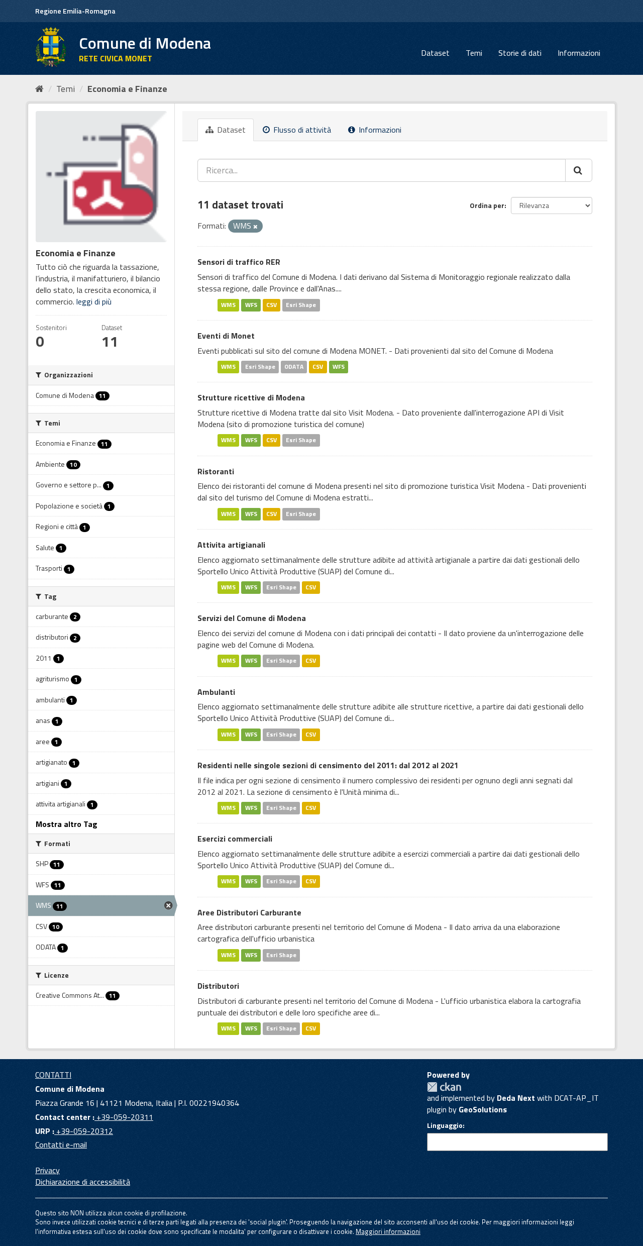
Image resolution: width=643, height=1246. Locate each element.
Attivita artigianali (231, 545)
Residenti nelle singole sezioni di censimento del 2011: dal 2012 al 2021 (328, 765)
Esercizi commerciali (234, 839)
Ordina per (487, 205)
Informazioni (579, 53)
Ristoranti (215, 471)
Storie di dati (520, 53)
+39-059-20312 (83, 1131)
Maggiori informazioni (388, 1231)
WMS (228, 304)
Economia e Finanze (127, 88)
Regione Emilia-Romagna (75, 11)
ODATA (293, 366)
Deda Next (516, 1098)
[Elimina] (255, 227)
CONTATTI (53, 1075)
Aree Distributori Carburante (249, 912)
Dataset (435, 53)
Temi (474, 53)
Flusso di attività (301, 130)
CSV (271, 304)
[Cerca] (578, 170)
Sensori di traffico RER (238, 262)
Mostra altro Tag (66, 824)
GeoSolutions (483, 1109)
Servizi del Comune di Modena (251, 618)
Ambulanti (216, 692)
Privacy (47, 1170)
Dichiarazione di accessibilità (82, 1182)
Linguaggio (445, 1125)
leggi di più (94, 301)
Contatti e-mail (61, 1144)
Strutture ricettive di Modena (251, 397)
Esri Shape (301, 304)
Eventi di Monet (226, 336)
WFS (251, 304)
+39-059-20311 (123, 1117)
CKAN (444, 1087)
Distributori (218, 986)
